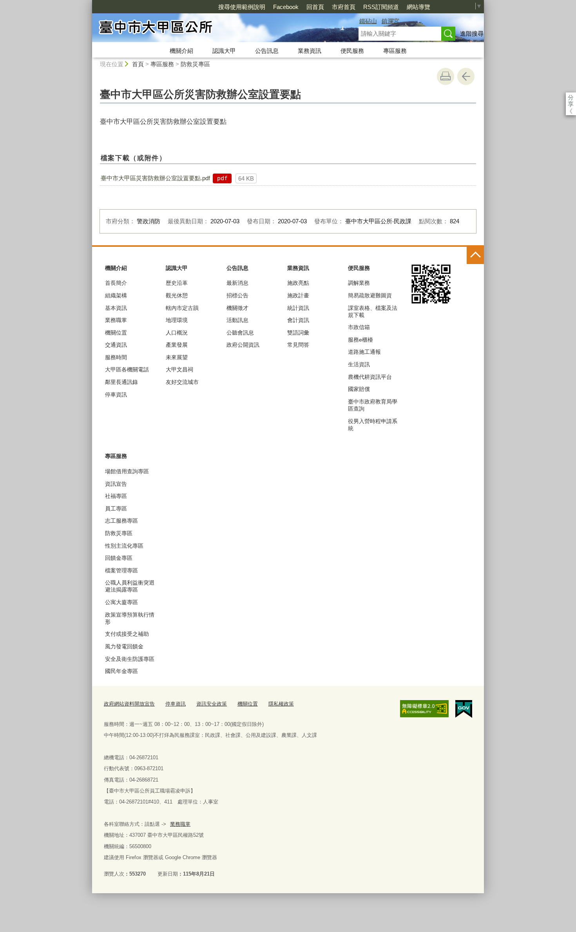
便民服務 (352, 50)
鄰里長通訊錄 (121, 382)
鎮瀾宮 (390, 21)
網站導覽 (418, 7)
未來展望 (177, 357)
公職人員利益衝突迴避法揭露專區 (129, 586)
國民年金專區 (121, 671)
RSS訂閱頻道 (381, 7)
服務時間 (116, 357)
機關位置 (116, 332)
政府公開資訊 (242, 345)
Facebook (286, 7)
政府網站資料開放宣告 (129, 704)
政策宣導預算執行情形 (129, 618)
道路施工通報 (364, 352)
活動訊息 (237, 320)
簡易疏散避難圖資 (370, 295)
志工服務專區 (121, 521)
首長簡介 (116, 283)
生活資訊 (359, 364)
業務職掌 (116, 320)
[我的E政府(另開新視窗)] (463, 709)
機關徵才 (237, 308)
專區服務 (395, 50)
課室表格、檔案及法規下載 (372, 311)
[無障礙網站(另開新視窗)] (424, 708)
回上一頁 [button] (466, 76)
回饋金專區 (118, 558)
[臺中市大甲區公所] (215, 28)
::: (88, 3)
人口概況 (177, 332)
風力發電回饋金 (124, 646)
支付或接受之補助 (127, 634)
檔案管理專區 (121, 570)
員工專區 (116, 508)
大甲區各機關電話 (127, 369)
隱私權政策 (281, 704)
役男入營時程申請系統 (372, 424)
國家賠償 (359, 389)
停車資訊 (116, 394)
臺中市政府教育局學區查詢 (372, 405)
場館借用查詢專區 (127, 471)
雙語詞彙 (298, 332)
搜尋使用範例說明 (241, 7)
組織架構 (116, 295)
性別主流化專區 (124, 546)
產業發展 (177, 345)
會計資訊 (298, 320)
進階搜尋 (472, 33)
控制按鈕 (475, 255)
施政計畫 (298, 295)
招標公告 (237, 295)
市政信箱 (359, 327)
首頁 (138, 64)
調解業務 (359, 283)
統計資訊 (298, 308)
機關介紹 (181, 50)
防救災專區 (195, 64)
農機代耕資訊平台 (370, 377)
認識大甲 (224, 50)
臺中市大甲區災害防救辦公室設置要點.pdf (155, 178)
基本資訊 (116, 308)
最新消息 (237, 283)
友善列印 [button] (445, 76)
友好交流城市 (182, 382)
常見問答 (298, 345)
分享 (571, 97)
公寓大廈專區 (121, 602)
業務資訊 (309, 50)
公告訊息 (267, 50)
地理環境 (177, 320)
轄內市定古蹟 (182, 308)
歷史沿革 (177, 283)
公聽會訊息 (240, 332)
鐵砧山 (368, 21)
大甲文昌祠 (179, 369)
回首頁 (315, 7)
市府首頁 (343, 7)
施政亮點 (298, 283)
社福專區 (116, 496)
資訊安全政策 (211, 704)
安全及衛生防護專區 (129, 659)
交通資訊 (116, 345)
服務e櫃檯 (360, 340)
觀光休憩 (177, 295)
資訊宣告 (116, 484)
